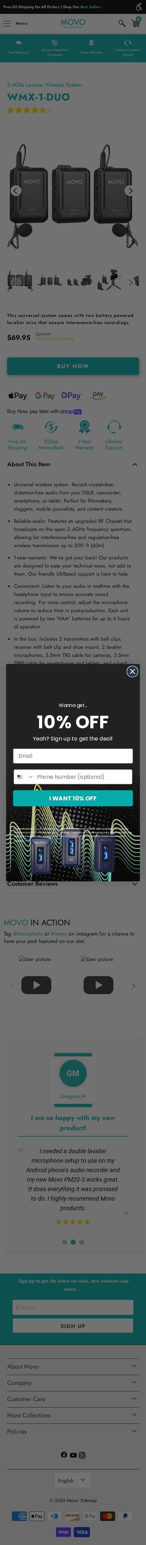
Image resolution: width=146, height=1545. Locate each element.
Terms (63, 839)
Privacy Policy (40, 839)
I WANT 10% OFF (73, 798)
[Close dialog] (132, 671)
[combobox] (24, 777)
